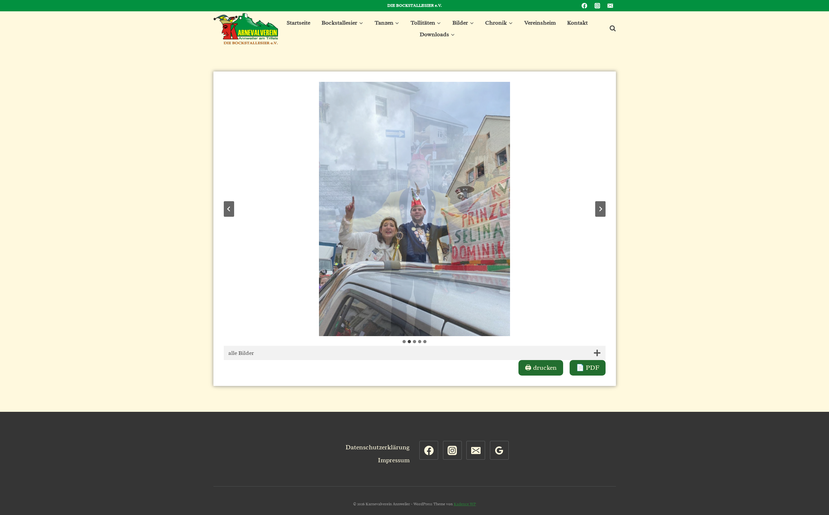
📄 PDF (587, 368)
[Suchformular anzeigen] (609, 28)
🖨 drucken (541, 368)
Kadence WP (465, 504)
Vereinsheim (540, 22)
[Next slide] (600, 209)
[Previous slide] (229, 209)
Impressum (394, 460)
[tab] (404, 341)
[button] (415, 209)
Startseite (298, 22)
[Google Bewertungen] (499, 450)
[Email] (610, 5)
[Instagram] (597, 5)
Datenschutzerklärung (378, 447)
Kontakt (577, 22)
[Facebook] (584, 5)
